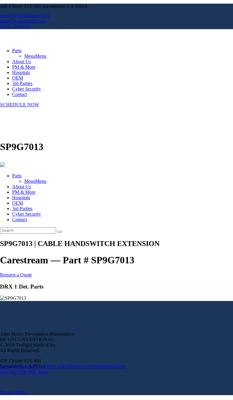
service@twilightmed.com (100, 366)
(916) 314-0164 (60, 366)
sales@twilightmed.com (23, 366)
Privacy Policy (14, 392)
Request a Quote (16, 274)
